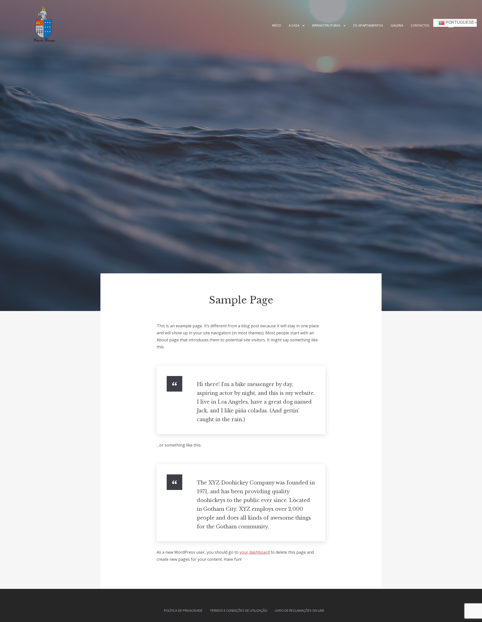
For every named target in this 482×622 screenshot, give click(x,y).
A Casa (294, 25)
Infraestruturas (326, 25)
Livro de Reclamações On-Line (299, 610)
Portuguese (459, 22)
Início (276, 25)
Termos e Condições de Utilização (238, 610)
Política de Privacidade (183, 610)
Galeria (397, 25)
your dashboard (254, 552)
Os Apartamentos (368, 25)
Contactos (420, 25)
